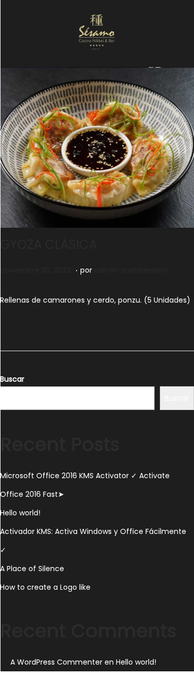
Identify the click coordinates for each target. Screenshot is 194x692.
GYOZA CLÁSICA (48, 244)
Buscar (12, 379)
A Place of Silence (32, 568)
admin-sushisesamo (131, 270)
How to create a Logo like (45, 587)
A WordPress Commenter (56, 662)
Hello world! (20, 513)
